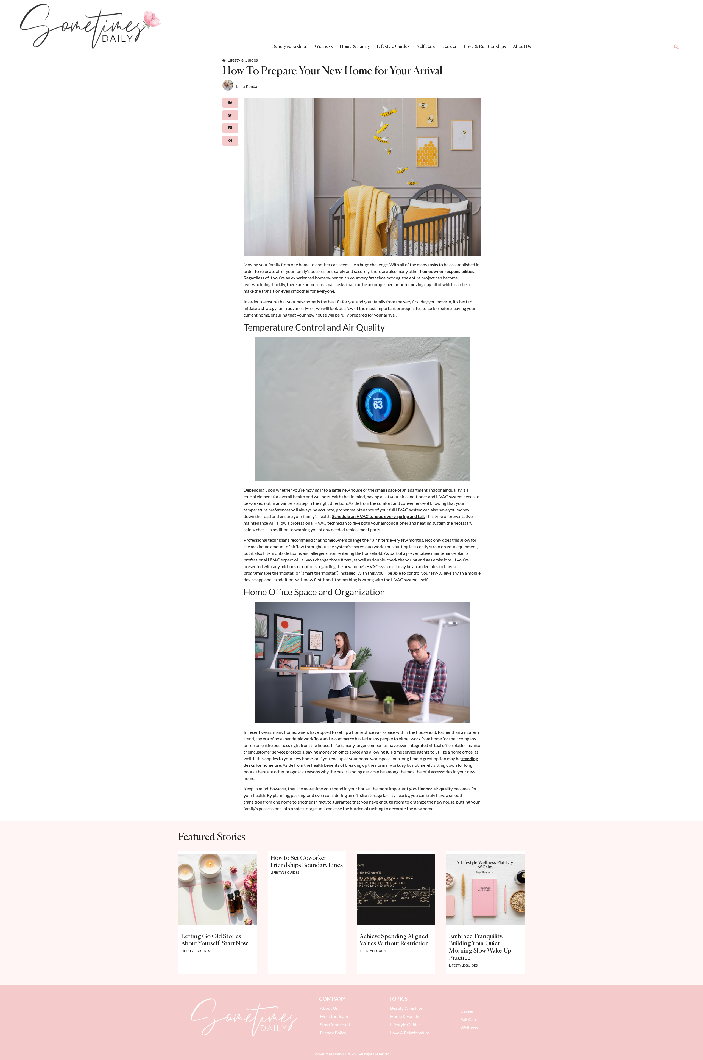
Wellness (323, 46)
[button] (676, 47)
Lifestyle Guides (393, 46)
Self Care (426, 46)
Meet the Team (334, 1016)
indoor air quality (436, 788)
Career (449, 46)
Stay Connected (335, 1024)
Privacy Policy (333, 1032)
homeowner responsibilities (447, 271)
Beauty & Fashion (290, 46)
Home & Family (355, 46)
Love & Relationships (485, 46)
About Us (522, 46)
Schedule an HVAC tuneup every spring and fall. (378, 516)
